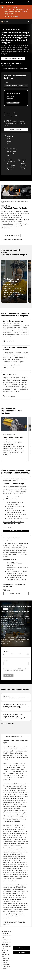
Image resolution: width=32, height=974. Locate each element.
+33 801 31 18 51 (6, 66)
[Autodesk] (9, 2)
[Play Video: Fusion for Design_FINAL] (16, 190)
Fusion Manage (8, 224)
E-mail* (5, 661)
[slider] (16, 197)
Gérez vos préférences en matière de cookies (6, 966)
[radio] (16, 98)
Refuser (21, 948)
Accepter (22, 953)
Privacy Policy (6, 670)
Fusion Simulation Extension (12, 222)
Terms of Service (17, 670)
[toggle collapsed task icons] (22, 2)
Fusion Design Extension (21, 220)
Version (6, 83)
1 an (8, 115)
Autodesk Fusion (6, 218)
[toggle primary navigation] (3, 2)
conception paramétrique (9, 445)
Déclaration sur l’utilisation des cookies (5, 957)
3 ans (15, 115)
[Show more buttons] (29, 197)
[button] (16, 85)
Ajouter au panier (16, 129)
